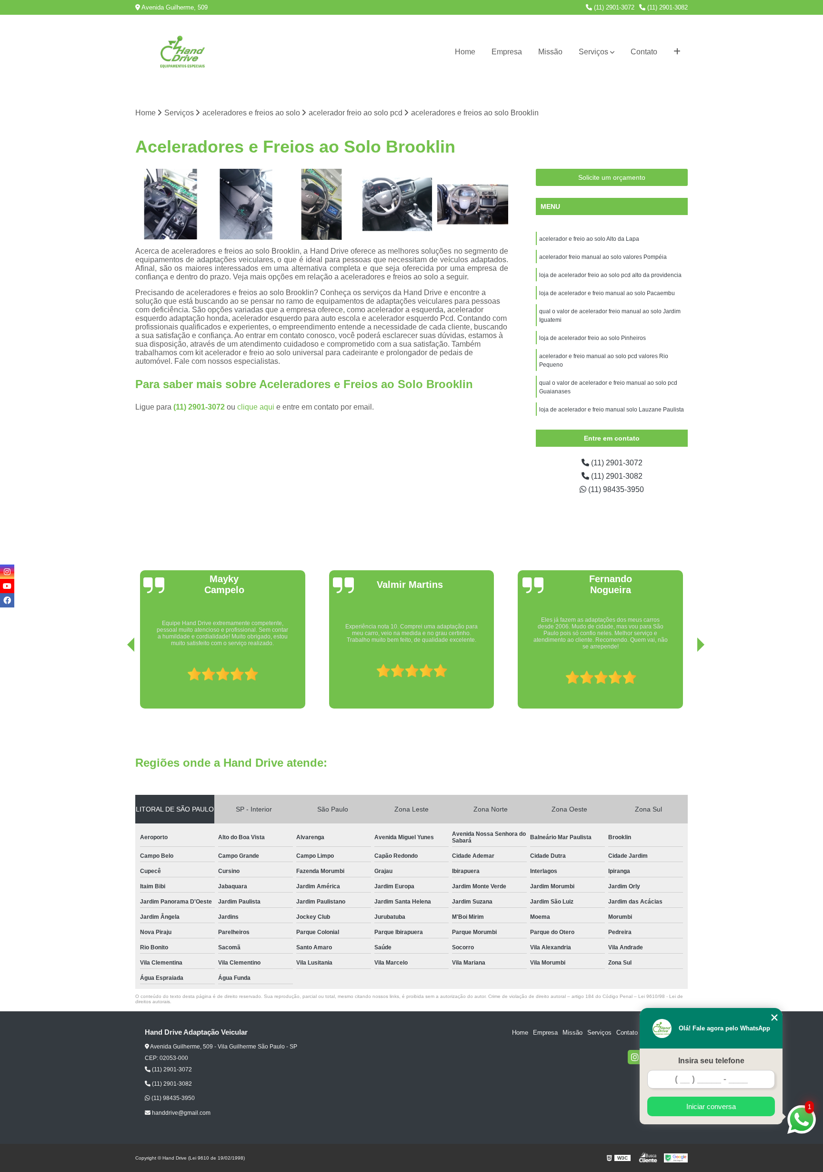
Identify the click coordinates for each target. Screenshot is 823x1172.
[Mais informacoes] (677, 52)
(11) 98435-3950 (615, 489)
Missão (550, 52)
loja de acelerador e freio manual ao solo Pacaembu (607, 293)
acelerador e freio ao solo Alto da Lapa (589, 239)
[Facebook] (7, 600)
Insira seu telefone (711, 1061)
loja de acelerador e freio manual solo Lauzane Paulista (611, 409)
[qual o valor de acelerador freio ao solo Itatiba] (397, 204)
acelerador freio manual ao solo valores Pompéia (603, 257)
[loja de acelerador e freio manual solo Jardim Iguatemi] (472, 204)
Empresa (507, 52)
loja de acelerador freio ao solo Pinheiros (592, 338)
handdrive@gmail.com (181, 1113)
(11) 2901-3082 (666, 7)
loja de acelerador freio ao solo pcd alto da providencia (610, 275)
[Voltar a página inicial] (183, 52)
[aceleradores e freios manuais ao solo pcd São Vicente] (246, 204)
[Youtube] (7, 586)
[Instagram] (635, 1057)
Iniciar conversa (711, 1106)
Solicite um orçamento (611, 177)
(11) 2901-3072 (613, 7)
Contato (644, 52)
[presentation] (117, 681)
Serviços (593, 52)
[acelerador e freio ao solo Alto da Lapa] (321, 204)
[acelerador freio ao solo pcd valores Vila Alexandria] (170, 204)
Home (465, 52)
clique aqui (255, 407)
